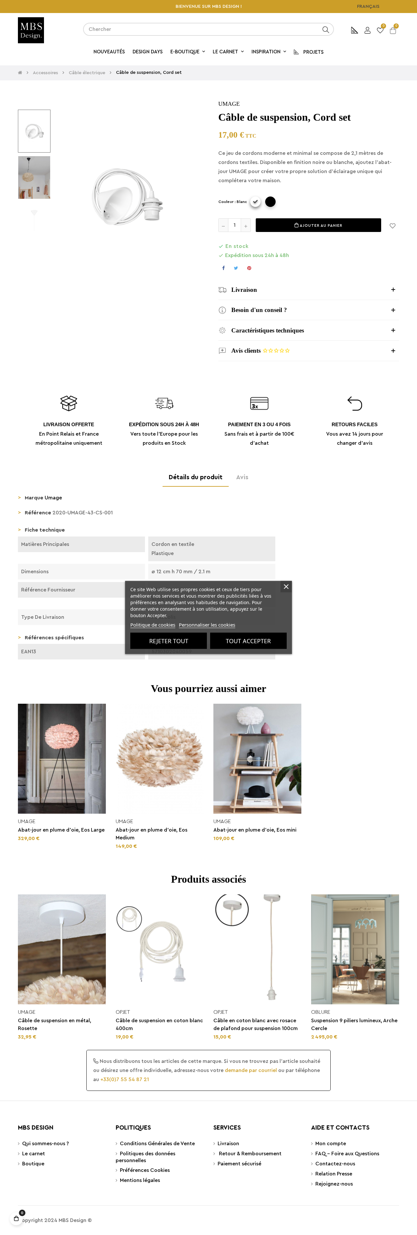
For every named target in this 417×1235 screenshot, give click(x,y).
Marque (34, 497)
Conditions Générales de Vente (157, 1143)
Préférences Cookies (145, 1170)
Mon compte (330, 1143)
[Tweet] (236, 268)
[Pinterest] (249, 268)
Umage (229, 104)
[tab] (308, 289)
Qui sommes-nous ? (45, 1143)
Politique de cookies (152, 624)
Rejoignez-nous (334, 1184)
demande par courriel (251, 1070)
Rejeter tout (168, 641)
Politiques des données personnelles (145, 1157)
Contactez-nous (335, 1163)
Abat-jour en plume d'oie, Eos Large (61, 830)
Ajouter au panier (320, 225)
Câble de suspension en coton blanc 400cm (159, 1024)
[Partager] (223, 268)
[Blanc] (255, 202)
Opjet (123, 1012)
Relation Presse (333, 1173)
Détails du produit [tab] (196, 477)
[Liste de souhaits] (392, 225)
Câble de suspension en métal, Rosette (54, 1024)
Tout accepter (248, 641)
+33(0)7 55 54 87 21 (124, 1079)
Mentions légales (140, 1180)
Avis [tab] (242, 477)
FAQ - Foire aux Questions (347, 1153)
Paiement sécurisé (239, 1163)
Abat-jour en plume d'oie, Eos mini (254, 830)
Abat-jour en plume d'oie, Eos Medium (151, 833)
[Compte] (367, 29)
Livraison (228, 1143)
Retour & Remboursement (249, 1153)
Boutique (33, 1163)
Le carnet (33, 1153)
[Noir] (270, 202)
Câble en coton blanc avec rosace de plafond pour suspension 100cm (255, 1024)
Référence (38, 512)
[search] (326, 29)
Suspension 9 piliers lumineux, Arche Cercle (354, 1024)
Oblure (320, 1012)
